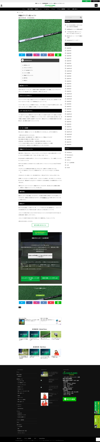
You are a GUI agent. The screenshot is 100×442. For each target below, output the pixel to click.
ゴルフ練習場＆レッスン (22, 382)
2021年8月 (69, 139)
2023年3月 (69, 109)
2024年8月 (69, 76)
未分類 (68, 167)
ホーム (24, 9)
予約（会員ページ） (21, 393)
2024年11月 (69, 68)
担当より (25, 80)
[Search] (81, 17)
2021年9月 (69, 136)
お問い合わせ (95, 1)
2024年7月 (69, 78)
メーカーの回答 (26, 72)
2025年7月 (69, 58)
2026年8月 (69, 48)
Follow (40, 291)
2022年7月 (69, 119)
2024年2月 (69, 88)
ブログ (68, 9)
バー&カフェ (46, 9)
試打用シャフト (26, 65)
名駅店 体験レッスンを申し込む (50, 278)
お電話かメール (45, 197)
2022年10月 (69, 116)
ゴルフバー (19, 406)
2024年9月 (69, 73)
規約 (18, 428)
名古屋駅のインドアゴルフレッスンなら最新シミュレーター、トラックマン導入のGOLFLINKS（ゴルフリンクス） (37, 440)
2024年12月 (69, 65)
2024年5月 (69, 81)
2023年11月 (69, 96)
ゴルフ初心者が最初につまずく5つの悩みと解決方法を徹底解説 (74, 25)
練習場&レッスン (38, 9)
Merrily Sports (70, 154)
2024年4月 (69, 83)
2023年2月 (69, 111)
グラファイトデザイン (27, 67)
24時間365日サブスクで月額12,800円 (74, 29)
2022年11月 (69, 114)
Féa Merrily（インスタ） (22, 414)
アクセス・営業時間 (61, 9)
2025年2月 (69, 63)
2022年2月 (69, 124)
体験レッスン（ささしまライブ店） (24, 391)
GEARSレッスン (20, 386)
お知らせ (68, 160)
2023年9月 (69, 101)
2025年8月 (69, 55)
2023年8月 (69, 103)
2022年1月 (69, 126)
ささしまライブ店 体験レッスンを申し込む (30, 278)
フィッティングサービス (22, 384)
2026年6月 (69, 50)
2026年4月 (69, 53)
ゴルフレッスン (20, 397)
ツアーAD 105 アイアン (28, 70)
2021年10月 (69, 134)
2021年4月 (69, 144)
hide (30, 60)
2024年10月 (69, 71)
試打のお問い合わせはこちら (40, 225)
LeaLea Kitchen (20, 408)
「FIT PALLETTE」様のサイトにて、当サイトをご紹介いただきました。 (74, 32)
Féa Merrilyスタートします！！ (73, 40)
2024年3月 (69, 86)
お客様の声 (69, 157)
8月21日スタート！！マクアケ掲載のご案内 (74, 36)
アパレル (53, 9)
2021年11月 (69, 131)
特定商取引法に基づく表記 (22, 430)
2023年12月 (69, 93)
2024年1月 (69, 91)
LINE (86, 1)
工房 (20, 307)
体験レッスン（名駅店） (22, 399)
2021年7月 (69, 142)
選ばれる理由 (30, 9)
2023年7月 (69, 106)
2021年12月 (69, 129)
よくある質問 (20, 426)
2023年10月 (69, 98)
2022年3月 (69, 121)
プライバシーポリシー (21, 432)
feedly (40, 295)
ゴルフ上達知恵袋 (70, 162)
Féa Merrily (69, 152)
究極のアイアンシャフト (28, 75)
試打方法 (25, 77)
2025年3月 (69, 60)
